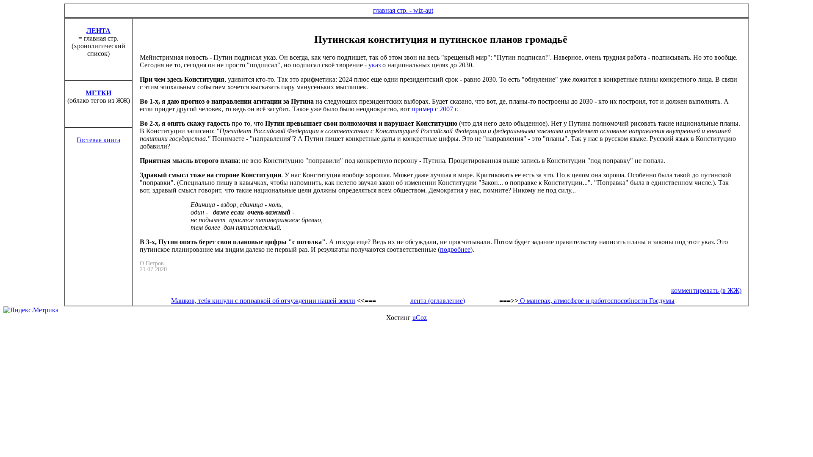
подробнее (455, 249)
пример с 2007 (432, 109)
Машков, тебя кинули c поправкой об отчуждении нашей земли (263, 300)
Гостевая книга (98, 139)
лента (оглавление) (437, 300)
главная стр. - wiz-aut (403, 10)
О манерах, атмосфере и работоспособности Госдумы (597, 300)
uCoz (419, 317)
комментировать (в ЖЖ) (706, 290)
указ (374, 65)
